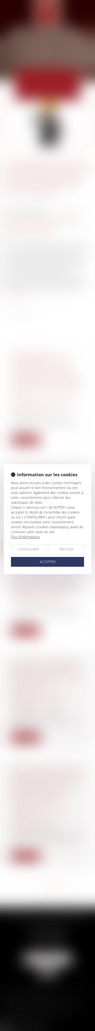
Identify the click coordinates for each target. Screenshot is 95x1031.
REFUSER (66, 549)
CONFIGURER (28, 549)
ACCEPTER (48, 561)
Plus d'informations (25, 536)
